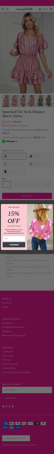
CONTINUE (13, 245)
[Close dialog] (50, 207)
